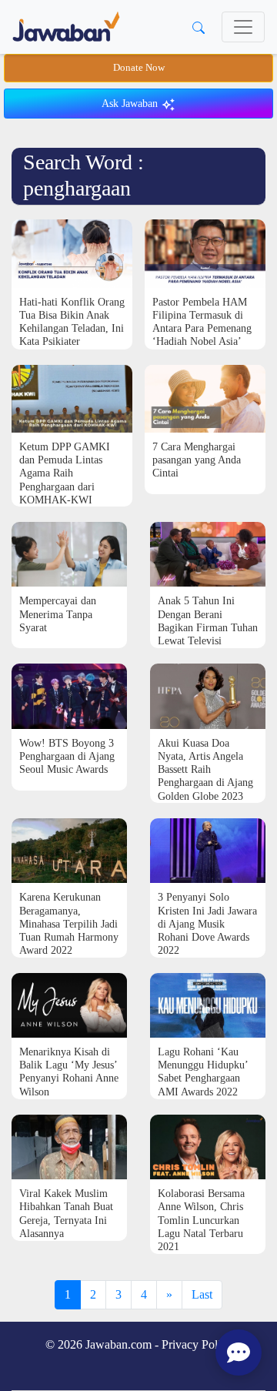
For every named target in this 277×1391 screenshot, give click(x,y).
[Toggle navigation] (243, 27)
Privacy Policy (197, 1344)
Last (202, 1294)
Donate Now (139, 67)
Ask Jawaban (131, 103)
